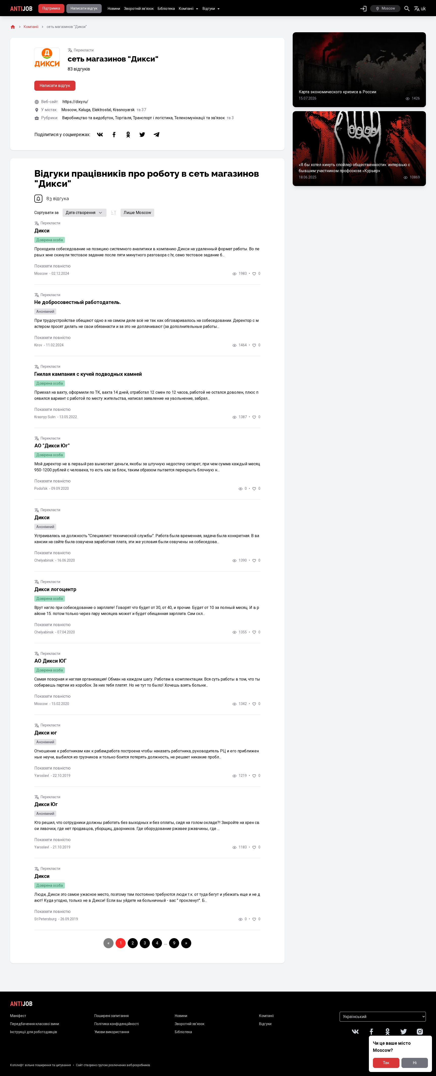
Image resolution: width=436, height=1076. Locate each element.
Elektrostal (102, 109)
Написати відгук (84, 8)
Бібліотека (166, 9)
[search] (407, 8)
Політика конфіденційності (116, 1024)
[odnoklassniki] (128, 134)
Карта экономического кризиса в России (337, 91)
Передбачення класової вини (34, 1024)
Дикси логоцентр (55, 589)
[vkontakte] (99, 134)
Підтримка (51, 8)
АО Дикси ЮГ (50, 661)
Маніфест (18, 1016)
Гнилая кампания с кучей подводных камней (88, 374)
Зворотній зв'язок (139, 9)
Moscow (69, 109)
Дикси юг (45, 733)
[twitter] (142, 134)
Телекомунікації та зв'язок (200, 117)
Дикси (41, 231)
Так (386, 1062)
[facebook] (114, 134)
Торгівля (124, 117)
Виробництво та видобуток (88, 117)
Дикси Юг (46, 804)
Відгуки (209, 9)
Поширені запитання (111, 1016)
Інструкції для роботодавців (33, 1032)
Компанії (186, 9)
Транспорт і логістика (153, 117)
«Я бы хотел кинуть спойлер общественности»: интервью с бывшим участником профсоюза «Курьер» (354, 167)
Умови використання (111, 1032)
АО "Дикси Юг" (52, 446)
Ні (415, 1062)
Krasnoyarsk (124, 109)
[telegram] (156, 134)
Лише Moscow (137, 212)
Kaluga (85, 109)
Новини (114, 9)
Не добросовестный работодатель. (77, 302)
